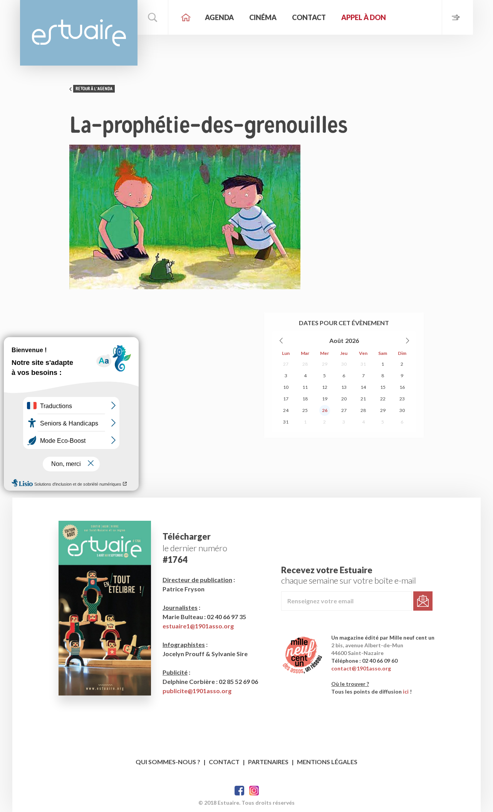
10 (285, 387)
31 (363, 364)
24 (285, 410)
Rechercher (153, 17)
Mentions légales (327, 761)
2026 (352, 340)
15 (383, 387)
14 (363, 387)
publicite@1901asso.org (197, 690)
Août (336, 340)
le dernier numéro (195, 548)
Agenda (219, 17)
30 (344, 364)
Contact (309, 17)
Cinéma (263, 17)
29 (324, 364)
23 (402, 399)
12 (324, 387)
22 (383, 399)
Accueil (185, 17)
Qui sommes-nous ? (168, 761)
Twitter (254, 790)
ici (406, 691)
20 (344, 399)
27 (285, 364)
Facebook (239, 790)
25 (305, 410)
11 (305, 387)
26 (324, 410)
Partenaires (268, 761)
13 (344, 387)
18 (305, 399)
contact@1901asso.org (361, 668)
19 (324, 399)
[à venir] (457, 17)
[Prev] (281, 340)
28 (305, 364)
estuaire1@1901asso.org (198, 626)
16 (402, 387)
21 (363, 399)
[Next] (407, 340)
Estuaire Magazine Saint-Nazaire (79, 33)
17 (285, 399)
